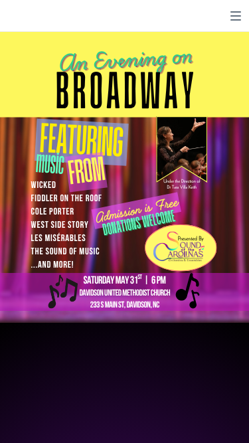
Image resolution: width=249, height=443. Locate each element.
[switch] (236, 16)
